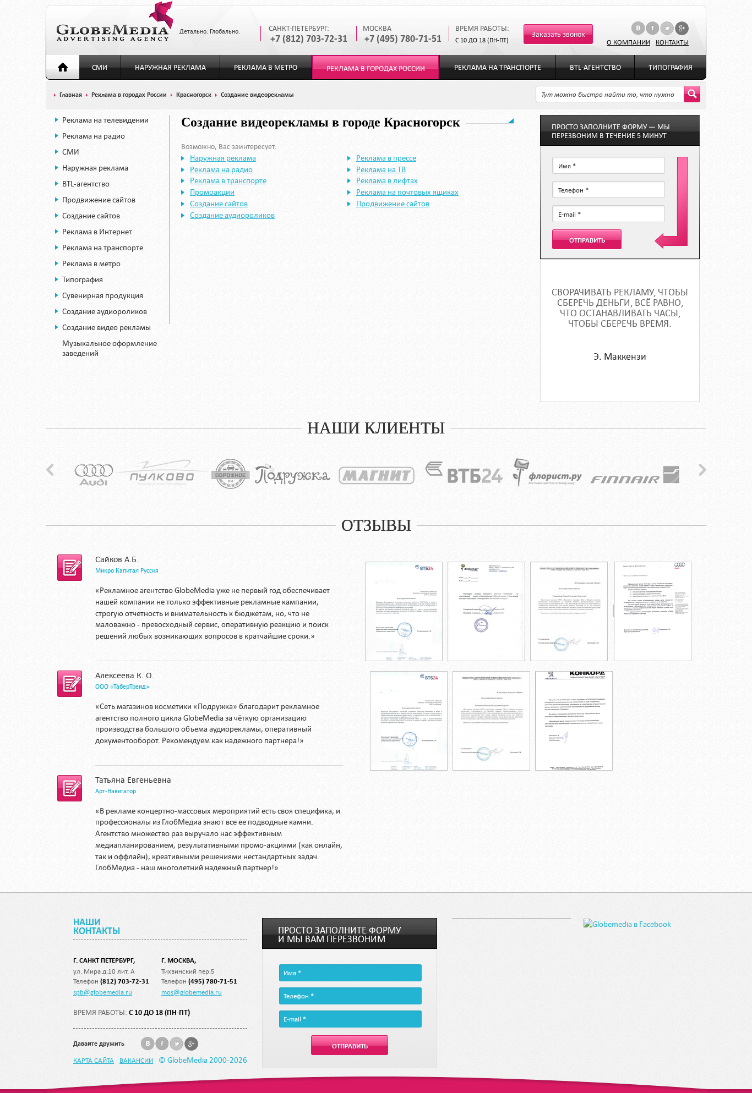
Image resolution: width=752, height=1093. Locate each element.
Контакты (672, 41)
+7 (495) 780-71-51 (403, 38)
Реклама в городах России (375, 68)
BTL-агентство (595, 67)
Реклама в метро (265, 67)
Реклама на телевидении (105, 120)
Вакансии (136, 1060)
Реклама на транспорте (497, 67)
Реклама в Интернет (97, 232)
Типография (671, 67)
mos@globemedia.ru (191, 991)
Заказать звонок (558, 34)
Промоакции (212, 192)
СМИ (99, 67)
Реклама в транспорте (228, 180)
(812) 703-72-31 (124, 981)
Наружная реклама (170, 67)
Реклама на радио (93, 136)
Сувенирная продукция (102, 295)
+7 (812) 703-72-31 (308, 38)
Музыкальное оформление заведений (109, 348)
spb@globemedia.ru (102, 991)
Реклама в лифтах (387, 180)
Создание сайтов (91, 216)
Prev (50, 470)
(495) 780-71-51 (212, 981)
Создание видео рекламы (106, 327)
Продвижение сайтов (98, 200)
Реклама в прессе (386, 158)
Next (703, 470)
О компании (628, 41)
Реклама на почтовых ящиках (407, 192)
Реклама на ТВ (381, 169)
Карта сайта (93, 1060)
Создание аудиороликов (104, 311)
